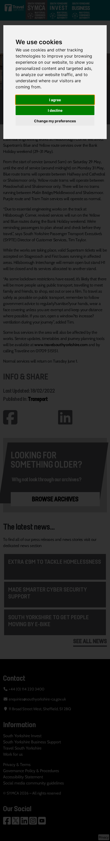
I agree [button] (55, 100)
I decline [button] (55, 110)
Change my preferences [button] (55, 121)
